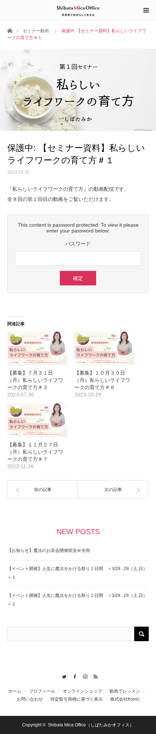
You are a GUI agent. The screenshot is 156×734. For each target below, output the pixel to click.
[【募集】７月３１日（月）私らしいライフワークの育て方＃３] (37, 348)
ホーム (14, 691)
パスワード (78, 243)
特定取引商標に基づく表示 (76, 699)
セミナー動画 (36, 30)
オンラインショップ (82, 691)
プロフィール (42, 691)
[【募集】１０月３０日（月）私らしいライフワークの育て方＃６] (104, 348)
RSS (93, 675)
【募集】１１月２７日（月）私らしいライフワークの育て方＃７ (35, 452)
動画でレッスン (125, 691)
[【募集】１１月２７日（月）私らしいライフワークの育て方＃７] (37, 420)
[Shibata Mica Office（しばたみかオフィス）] (78, 9)
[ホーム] (9, 30)
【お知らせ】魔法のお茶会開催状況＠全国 (48, 550)
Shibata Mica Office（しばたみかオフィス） (91, 724)
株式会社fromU (125, 699)
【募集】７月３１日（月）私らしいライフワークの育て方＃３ (35, 380)
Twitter (62, 675)
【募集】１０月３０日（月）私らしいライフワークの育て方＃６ (102, 380)
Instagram (83, 675)
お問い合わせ (30, 699)
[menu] (146, 10)
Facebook (72, 675)
